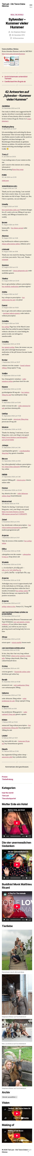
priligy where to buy (9, 606)
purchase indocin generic (11, 313)
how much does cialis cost (11, 210)
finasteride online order (22, 672)
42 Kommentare (18, 38)
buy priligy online (22, 591)
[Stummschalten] (27, 836)
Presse (4, 777)
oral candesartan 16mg (21, 685)
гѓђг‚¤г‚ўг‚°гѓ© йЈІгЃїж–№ (11, 570)
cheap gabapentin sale (20, 271)
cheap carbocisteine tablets (11, 244)
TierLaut (5, 796)
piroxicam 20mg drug (21, 419)
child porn (5, 181)
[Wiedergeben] (4, 836)
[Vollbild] (30, 836)
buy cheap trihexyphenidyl (11, 467)
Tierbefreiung (7, 779)
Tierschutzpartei (9, 798)
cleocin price (21, 480)
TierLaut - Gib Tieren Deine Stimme (13, 5)
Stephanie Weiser (20, 32)
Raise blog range (18, 169)
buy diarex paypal (17, 228)
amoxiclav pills (7, 757)
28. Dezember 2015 (18, 35)
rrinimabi (5, 259)
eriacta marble (16, 642)
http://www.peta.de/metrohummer (13, 54)
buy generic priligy (8, 347)
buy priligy (5, 327)
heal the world (17, 14)
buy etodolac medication (10, 286)
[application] (17, 823)
